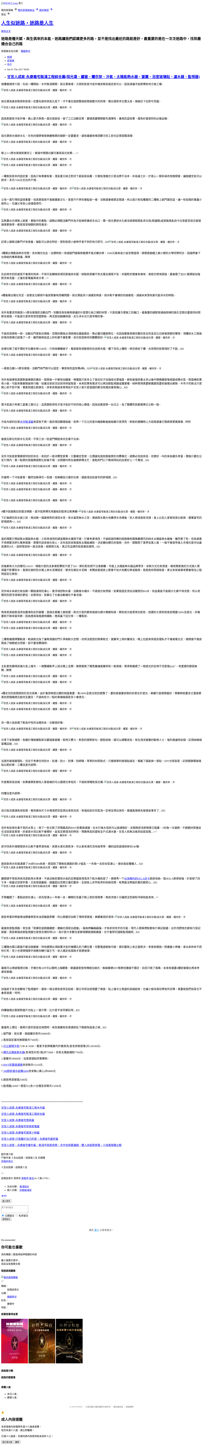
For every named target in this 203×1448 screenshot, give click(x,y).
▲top (4, 1195)
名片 (9, 64)
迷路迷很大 (7, 1161)
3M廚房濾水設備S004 (16, 1071)
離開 (17, 1442)
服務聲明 (130, 1407)
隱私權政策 (118, 1407)
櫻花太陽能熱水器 (14, 1052)
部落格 (10, 60)
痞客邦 (25, 1178)
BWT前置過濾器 (13, 1064)
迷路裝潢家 (26, 1190)
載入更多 (6, 1201)
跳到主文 (6, 31)
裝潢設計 (24, 1186)
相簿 (9, 57)
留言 (31, 1178)
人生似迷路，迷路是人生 (27, 23)
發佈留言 (6, 1219)
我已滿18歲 (7, 1442)
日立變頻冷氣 (11, 1046)
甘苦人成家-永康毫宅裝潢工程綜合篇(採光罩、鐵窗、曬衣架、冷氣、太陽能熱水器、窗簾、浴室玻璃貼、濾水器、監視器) (103, 77)
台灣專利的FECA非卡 (137, 878)
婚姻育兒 (25, 51)
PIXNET (79, 1407)
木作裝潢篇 (26, 421)
